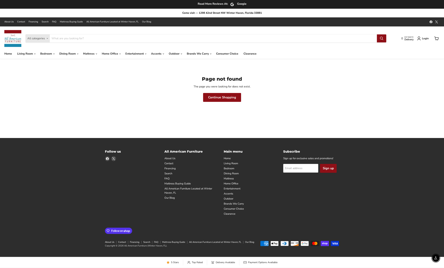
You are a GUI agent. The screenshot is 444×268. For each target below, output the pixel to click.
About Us (9, 22)
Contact (21, 22)
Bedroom (46, 54)
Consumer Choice (227, 54)
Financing (33, 22)
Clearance (250, 54)
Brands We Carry (198, 54)
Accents (156, 54)
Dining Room (67, 54)
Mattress (89, 54)
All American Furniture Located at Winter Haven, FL (112, 22)
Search (45, 22)
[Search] (381, 38)
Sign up (328, 168)
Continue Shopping (222, 97)
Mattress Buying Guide (71, 22)
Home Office (110, 54)
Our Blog (146, 22)
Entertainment (134, 54)
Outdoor (174, 54)
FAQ (54, 22)
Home (8, 54)
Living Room (25, 54)
